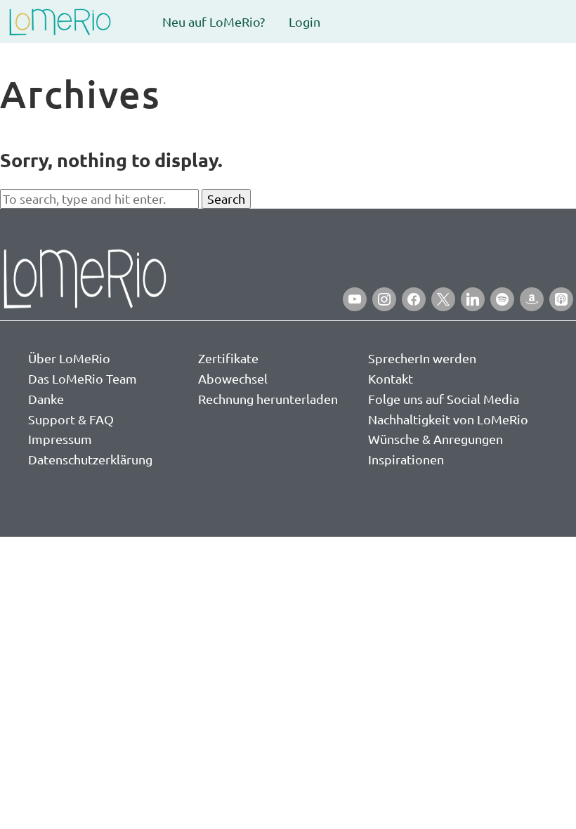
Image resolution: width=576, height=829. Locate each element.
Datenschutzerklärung (90, 459)
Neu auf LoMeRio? (213, 21)
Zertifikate (228, 358)
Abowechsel (233, 378)
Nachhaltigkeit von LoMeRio (448, 419)
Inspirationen (406, 459)
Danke (46, 398)
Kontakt (390, 378)
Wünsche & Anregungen (435, 438)
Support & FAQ (71, 419)
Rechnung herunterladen (268, 398)
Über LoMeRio (69, 358)
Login (304, 21)
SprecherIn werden (422, 358)
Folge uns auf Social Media (443, 398)
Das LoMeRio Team (82, 378)
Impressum (60, 438)
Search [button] (226, 198)
